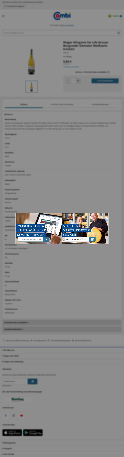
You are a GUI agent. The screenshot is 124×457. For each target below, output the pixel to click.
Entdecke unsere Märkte (76, 239)
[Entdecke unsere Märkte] (92, 239)
